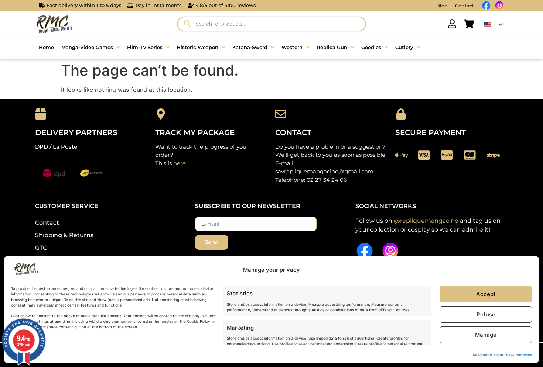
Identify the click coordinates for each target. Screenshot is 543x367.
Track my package (195, 132)
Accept (486, 294)
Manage (485, 334)
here (179, 163)
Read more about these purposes (502, 355)
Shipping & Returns (64, 235)
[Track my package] (160, 114)
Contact (464, 5)
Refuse (486, 314)
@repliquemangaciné (426, 220)
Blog (442, 5)
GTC (41, 247)
